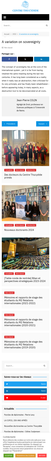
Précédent (11, 124)
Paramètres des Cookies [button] (25, 456)
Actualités (9, 170)
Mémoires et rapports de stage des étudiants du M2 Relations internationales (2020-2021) (23, 322)
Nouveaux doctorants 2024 (19, 230)
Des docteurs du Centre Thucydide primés (23, 176)
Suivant (41, 124)
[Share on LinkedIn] (41, 59)
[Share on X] (25, 59)
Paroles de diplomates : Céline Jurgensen (22, 431)
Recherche (31, 170)
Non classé (8, 48)
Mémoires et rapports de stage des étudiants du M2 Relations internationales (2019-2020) (23, 344)
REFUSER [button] (42, 456)
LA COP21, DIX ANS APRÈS (15, 420)
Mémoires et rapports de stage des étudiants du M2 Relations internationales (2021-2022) (23, 300)
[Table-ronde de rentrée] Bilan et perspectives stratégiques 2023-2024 (25, 280)
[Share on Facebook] (9, 59)
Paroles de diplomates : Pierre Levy (19, 415)
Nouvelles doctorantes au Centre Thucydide (23, 426)
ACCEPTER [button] (8, 456)
